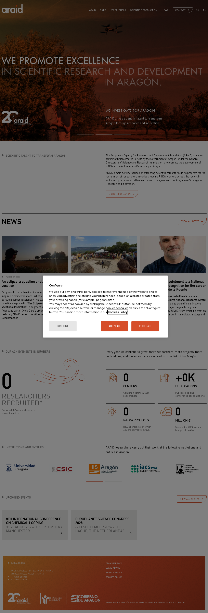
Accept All (115, 326)
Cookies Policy (117, 312)
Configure (62, 326)
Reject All (145, 326)
